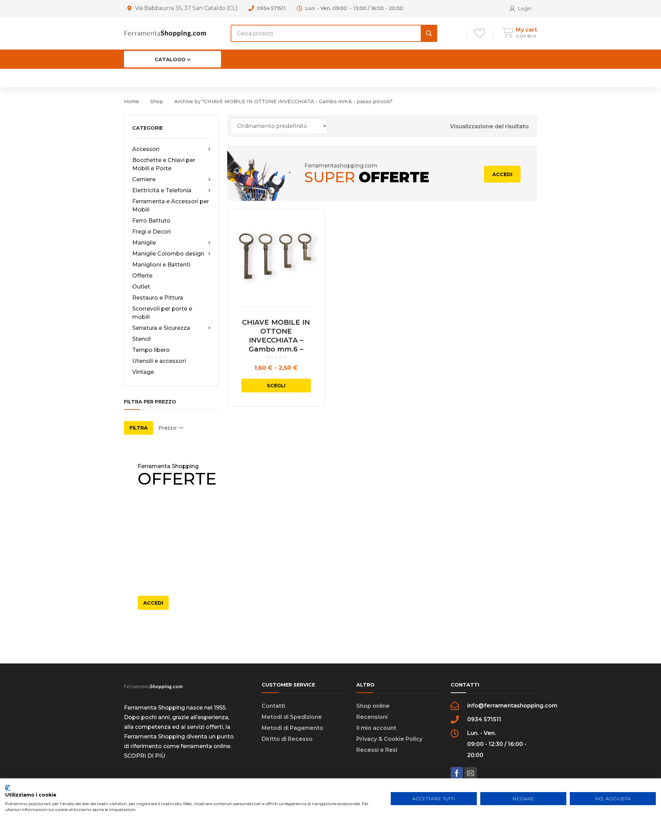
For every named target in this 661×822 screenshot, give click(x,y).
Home (131, 101)
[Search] (429, 33)
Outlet (141, 286)
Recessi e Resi (376, 750)
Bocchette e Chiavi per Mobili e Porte (163, 164)
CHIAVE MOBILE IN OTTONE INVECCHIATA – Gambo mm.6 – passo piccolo (276, 340)
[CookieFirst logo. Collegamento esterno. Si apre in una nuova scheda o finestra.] (7, 788)
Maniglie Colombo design (168, 253)
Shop (156, 101)
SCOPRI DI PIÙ (144, 756)
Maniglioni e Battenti (161, 264)
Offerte (142, 275)
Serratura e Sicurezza (161, 328)
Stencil (141, 339)
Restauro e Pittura (157, 297)
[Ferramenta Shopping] (165, 33)
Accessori (145, 149)
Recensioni (372, 717)
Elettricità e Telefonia (161, 190)
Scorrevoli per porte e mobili (162, 312)
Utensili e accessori (159, 361)
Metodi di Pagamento (292, 728)
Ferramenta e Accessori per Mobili (170, 205)
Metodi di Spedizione (292, 717)
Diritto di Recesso (287, 739)
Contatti (273, 706)
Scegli (276, 385)
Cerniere (144, 179)
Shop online (373, 706)
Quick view (276, 258)
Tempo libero (151, 350)
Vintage (143, 372)
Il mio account (376, 728)
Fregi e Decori (151, 231)
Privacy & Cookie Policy (389, 739)
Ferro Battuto (151, 220)
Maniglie (144, 242)
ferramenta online (205, 746)
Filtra (138, 428)
